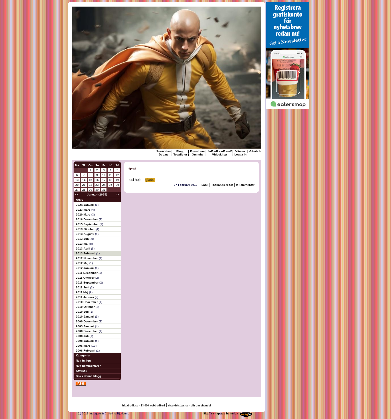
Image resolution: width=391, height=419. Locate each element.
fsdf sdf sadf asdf (220, 151)
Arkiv (79, 199)
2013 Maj (82, 243)
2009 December (87, 321)
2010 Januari (85, 316)
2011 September (87, 282)
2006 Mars (83, 345)
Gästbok (255, 151)
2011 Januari (85, 297)
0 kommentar (245, 184)
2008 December (87, 331)
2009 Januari (85, 326)
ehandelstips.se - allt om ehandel (189, 405)
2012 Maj (82, 263)
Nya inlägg (83, 360)
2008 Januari (85, 340)
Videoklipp (219, 154)
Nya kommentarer (88, 365)
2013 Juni (83, 238)
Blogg (180, 151)
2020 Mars (83, 214)
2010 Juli (83, 311)
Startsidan (163, 151)
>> (117, 194)
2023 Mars (83, 209)
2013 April (83, 248)
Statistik (81, 370)
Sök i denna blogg (88, 376)
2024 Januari (85, 204)
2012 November (87, 258)
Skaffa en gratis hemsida (220, 413)
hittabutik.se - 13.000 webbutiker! (143, 405)
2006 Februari (86, 350)
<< (77, 194)
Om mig (197, 154)
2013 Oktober (86, 229)
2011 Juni (83, 287)
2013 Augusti (85, 234)
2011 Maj (82, 292)
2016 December (87, 219)
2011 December (87, 272)
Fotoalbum (197, 151)
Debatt (163, 154)
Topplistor (180, 154)
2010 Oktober (86, 306)
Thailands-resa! (222, 184)
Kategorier (83, 355)
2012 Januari (85, 268)
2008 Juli (83, 336)
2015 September (88, 224)
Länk (205, 184)
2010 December (87, 302)
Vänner (240, 151)
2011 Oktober (85, 277)
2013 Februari (86, 253)
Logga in (240, 154)
